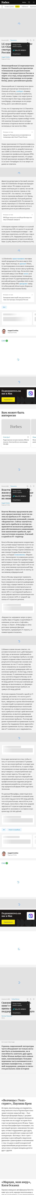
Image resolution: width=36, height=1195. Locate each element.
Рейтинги (25, 6)
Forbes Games (12, 6)
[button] (33, 2)
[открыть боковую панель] (29, 2)
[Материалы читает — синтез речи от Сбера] (27, 40)
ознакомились (19, 562)
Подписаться (8, 407)
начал (26, 281)
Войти (24, 2)
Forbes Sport (6, 444)
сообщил (19, 91)
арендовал (23, 291)
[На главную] (5, 2)
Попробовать (17, 54)
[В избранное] (33, 40)
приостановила (18, 266)
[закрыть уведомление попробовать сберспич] (27, 45)
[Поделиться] (30, 40)
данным (23, 271)
